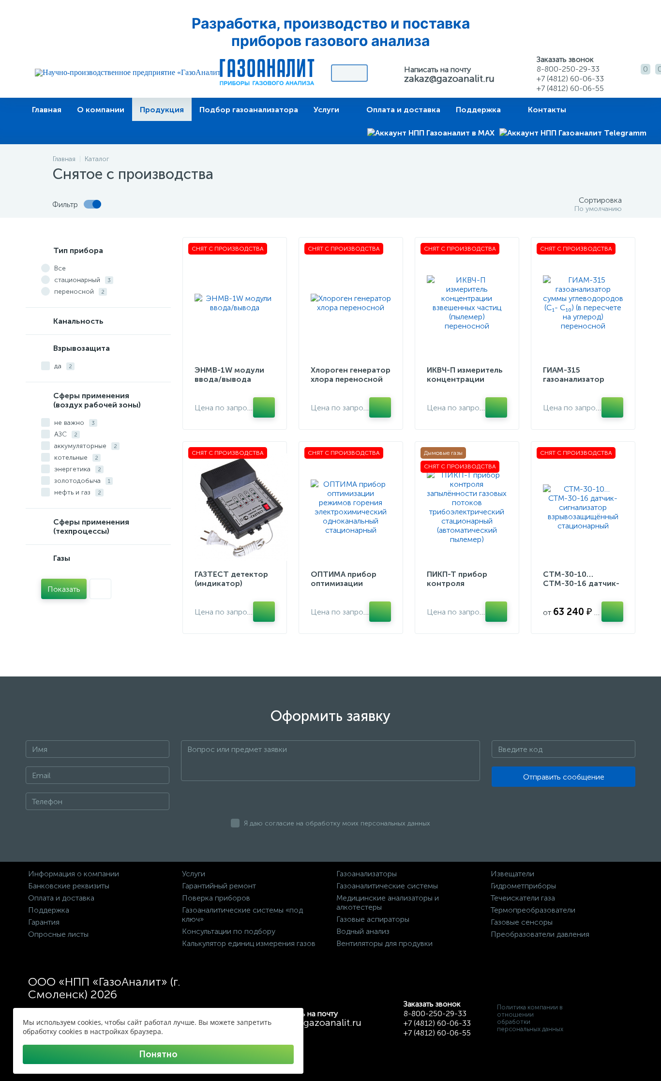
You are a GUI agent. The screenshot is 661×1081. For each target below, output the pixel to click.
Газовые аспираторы (372, 919)
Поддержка (478, 109)
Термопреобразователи (533, 910)
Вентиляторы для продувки (384, 943)
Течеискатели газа (523, 897)
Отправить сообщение (563, 776)
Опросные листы (58, 934)
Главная (46, 109)
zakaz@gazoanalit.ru (449, 78)
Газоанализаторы (366, 873)
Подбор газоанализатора (248, 109)
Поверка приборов (216, 897)
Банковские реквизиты (68, 885)
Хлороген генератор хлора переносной (351, 374)
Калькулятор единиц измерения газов (248, 943)
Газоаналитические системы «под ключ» (242, 914)
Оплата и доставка (403, 109)
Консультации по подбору (228, 931)
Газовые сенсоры (522, 922)
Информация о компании (73, 873)
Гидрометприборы (523, 885)
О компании (100, 109)
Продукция (162, 109)
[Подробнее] (264, 407)
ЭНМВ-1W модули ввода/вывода (229, 374)
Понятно (158, 1054)
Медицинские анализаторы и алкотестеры (387, 902)
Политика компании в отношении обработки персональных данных (530, 1018)
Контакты (547, 109)
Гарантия (44, 922)
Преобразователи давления (540, 934)
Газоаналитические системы (387, 885)
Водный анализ (363, 931)
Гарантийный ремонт (219, 885)
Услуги (326, 109)
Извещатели (512, 873)
